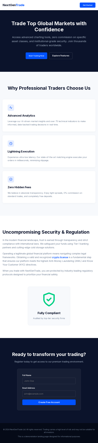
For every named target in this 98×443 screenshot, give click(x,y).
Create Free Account (49, 402)
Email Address (28, 388)
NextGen (13, 5)
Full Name (26, 375)
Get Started (87, 5)
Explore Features (60, 55)
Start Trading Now (36, 56)
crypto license (60, 257)
